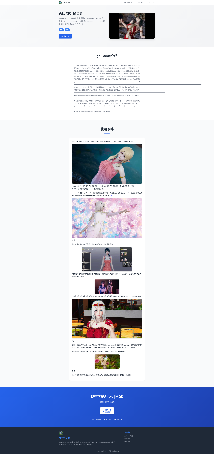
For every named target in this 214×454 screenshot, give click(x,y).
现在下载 (151, 2)
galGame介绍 (128, 2)
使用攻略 (140, 2)
